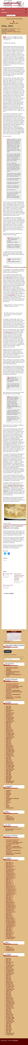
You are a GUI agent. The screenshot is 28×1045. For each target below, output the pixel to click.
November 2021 (10, 713)
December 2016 (10, 733)
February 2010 (9, 762)
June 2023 (8, 707)
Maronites (8, 670)
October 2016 (9, 735)
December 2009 (10, 765)
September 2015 (10, 751)
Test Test (8, 690)
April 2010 (8, 760)
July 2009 (8, 772)
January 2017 (9, 731)
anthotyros (6, 490)
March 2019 (9, 715)
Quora (7, 806)
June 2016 (8, 741)
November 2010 (10, 756)
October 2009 (9, 768)
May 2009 (8, 774)
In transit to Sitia (8, 573)
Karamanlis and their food (13, 695)
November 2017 (10, 718)
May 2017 (8, 726)
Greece (18, 31)
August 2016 (9, 738)
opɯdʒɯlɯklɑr (12, 3)
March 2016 (9, 745)
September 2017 (10, 721)
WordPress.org (10, 819)
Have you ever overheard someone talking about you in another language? (19, 576)
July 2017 (8, 723)
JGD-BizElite (15, 1040)
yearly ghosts (9, 332)
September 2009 (10, 769)
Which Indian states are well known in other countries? (14, 688)
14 (20, 636)
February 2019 (9, 717)
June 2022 (8, 711)
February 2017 (9, 730)
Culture (14, 31)
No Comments (11, 30)
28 (20, 639)
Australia (8, 793)
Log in (7, 815)
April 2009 (8, 776)
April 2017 (8, 727)
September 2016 (10, 737)
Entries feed (9, 817)
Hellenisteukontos (10, 829)
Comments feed (10, 818)
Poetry (7, 805)
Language (8, 799)
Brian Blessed (11, 295)
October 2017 (9, 719)
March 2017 (9, 729)
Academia (8, 790)
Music (7, 801)
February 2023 (9, 710)
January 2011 (9, 754)
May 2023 (8, 709)
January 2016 (9, 747)
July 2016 (8, 739)
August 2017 (9, 722)
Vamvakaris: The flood (12, 685)
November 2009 (10, 766)
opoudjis (5, 29)
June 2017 (8, 725)
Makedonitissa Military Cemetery (12, 668)
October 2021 (9, 714)
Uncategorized (10, 808)
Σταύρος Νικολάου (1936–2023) (14, 18)
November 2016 (10, 734)
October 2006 (9, 782)
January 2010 (9, 764)
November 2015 (10, 750)
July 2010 (8, 757)
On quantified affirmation (13, 672)
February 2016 (9, 746)
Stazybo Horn (9, 697)
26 (16, 639)
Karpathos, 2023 (14, 23)
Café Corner (9, 277)
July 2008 (8, 778)
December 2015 (10, 749)
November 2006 (10, 781)
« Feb (5, 641)
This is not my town (8, 585)
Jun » (8, 641)
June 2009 (8, 773)
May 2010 (8, 758)
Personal (8, 802)
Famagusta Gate (10, 673)
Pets (7, 804)
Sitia (5, 33)
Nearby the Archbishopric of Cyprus (13, 675)
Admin (8, 791)
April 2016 (8, 743)
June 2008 (8, 780)
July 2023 (8, 706)
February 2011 (9, 753)
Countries (8, 794)
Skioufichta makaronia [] (13, 486)
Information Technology (12, 798)
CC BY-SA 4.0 (4, 1040)
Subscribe (7, 651)
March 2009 (9, 777)
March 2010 (9, 761)
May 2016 (8, 742)
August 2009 (9, 770)
